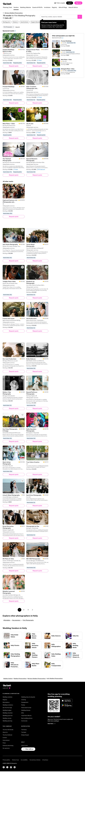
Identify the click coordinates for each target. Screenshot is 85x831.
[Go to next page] (32, 610)
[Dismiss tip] (64, 22)
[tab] (35, 46)
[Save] (22, 35)
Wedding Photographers (20, 678)
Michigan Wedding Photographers (14, 13)
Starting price (6, 22)
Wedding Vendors (8, 678)
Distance (15, 22)
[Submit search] (80, 17)
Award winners (24, 22)
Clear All (17, 27)
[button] (15, 31)
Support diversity (35, 22)
